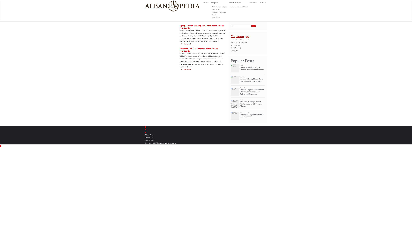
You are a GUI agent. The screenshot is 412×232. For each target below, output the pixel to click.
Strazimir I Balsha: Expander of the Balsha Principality (199, 49)
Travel (233, 51)
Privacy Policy (149, 135)
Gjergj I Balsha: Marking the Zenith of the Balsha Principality (202, 26)
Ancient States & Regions (238, 40)
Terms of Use (149, 138)
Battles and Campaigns (237, 42)
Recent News (235, 48)
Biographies (234, 45)
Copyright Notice (150, 140)
